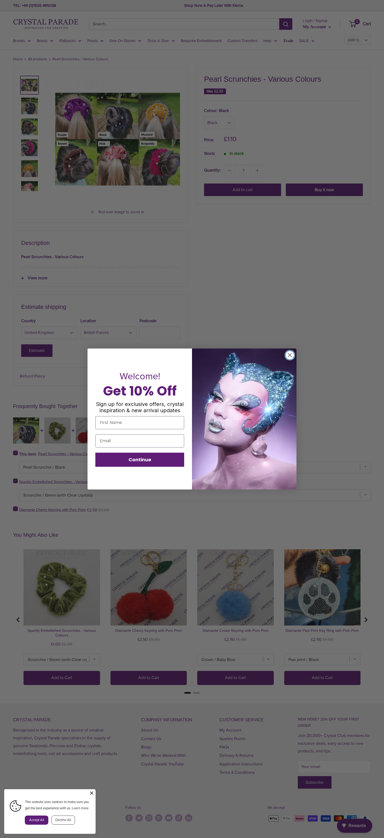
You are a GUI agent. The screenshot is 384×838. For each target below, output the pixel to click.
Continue (140, 459)
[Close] (91, 793)
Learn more (80, 808)
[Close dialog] (289, 355)
